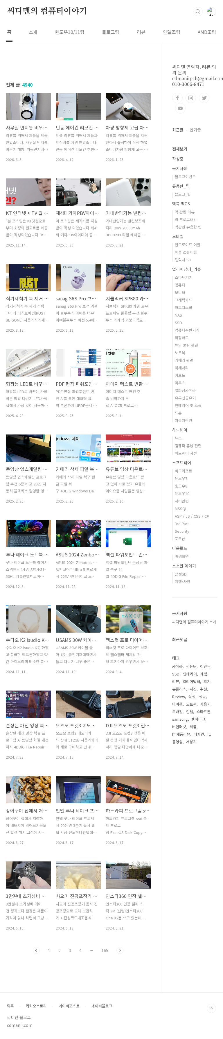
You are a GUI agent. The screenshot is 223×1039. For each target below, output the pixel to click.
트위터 (204, 98)
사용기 (205, 704)
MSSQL (181, 508)
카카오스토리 (36, 1006)
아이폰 (177, 704)
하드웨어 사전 (186, 453)
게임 (203, 674)
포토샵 (180, 538)
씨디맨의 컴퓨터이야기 (47, 11)
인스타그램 (191, 98)
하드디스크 (183, 307)
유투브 (180, 108)
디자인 (199, 734)
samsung (180, 719)
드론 (178, 413)
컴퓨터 (180, 285)
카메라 (177, 666)
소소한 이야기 (184, 566)
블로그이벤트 (185, 176)
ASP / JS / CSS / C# (192, 516)
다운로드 (179, 548)
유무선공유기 (185, 398)
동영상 (177, 741)
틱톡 (10, 1006)
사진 (193, 689)
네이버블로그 (101, 1006)
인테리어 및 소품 (188, 405)
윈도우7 (181, 478)
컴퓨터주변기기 (187, 330)
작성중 (178, 159)
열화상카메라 (185, 390)
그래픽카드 (183, 300)
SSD (178, 322)
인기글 (195, 130)
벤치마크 (198, 719)
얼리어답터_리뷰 (186, 269)
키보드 (180, 375)
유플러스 (179, 689)
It (209, 734)
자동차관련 (183, 420)
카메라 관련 (184, 360)
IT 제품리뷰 (181, 734)
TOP (211, 1008)
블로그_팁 (183, 194)
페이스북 (177, 98)
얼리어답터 (191, 681)
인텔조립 (171, 31)
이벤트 (205, 666)
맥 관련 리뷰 (185, 212)
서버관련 (182, 501)
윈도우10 (182, 493)
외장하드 (182, 337)
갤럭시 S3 (183, 259)
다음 (119, 950)
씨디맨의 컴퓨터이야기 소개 (194, 622)
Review (178, 696)
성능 (202, 696)
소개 (33, 31)
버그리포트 (183, 471)
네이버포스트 (69, 1006)
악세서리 (182, 367)
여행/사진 (182, 581)
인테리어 (190, 674)
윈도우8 (181, 486)
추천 (203, 689)
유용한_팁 (181, 186)
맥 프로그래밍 (186, 219)
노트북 (180, 352)
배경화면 (182, 556)
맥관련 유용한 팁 (188, 227)
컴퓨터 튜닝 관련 (188, 445)
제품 (193, 726)
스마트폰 (204, 711)
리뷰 (141, 31)
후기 (207, 681)
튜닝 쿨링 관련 (186, 345)
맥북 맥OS (181, 204)
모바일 (178, 236)
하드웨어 (179, 430)
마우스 (180, 383)
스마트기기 (183, 277)
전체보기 (179, 149)
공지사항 (179, 168)
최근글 (178, 130)
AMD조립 (207, 31)
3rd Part (182, 523)
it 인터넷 (179, 726)
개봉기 (191, 741)
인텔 (189, 711)
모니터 (180, 292)
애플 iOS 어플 (186, 252)
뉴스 (178, 438)
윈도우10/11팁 (69, 31)
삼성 (191, 696)
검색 (198, 11)
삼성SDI (181, 574)
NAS (178, 315)
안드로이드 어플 (187, 244)
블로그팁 (110, 31)
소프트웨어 (181, 462)
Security (182, 531)
